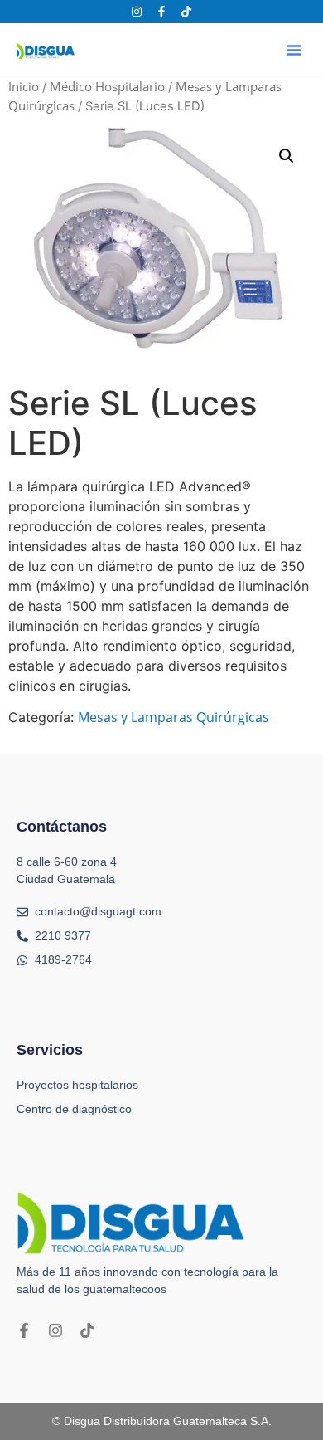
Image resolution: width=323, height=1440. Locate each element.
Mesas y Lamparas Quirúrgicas (173, 717)
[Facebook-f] (161, 11)
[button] (294, 49)
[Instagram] (136, 11)
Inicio (23, 86)
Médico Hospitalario (107, 86)
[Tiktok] (186, 11)
